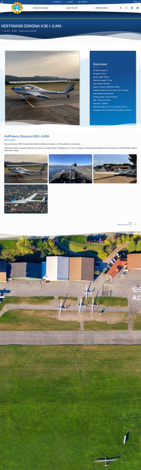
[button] (121, 8)
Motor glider (9, 140)
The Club (6, 31)
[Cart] (126, 8)
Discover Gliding (40, 8)
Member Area (102, 8)
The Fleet (14, 31)
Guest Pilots (72, 8)
